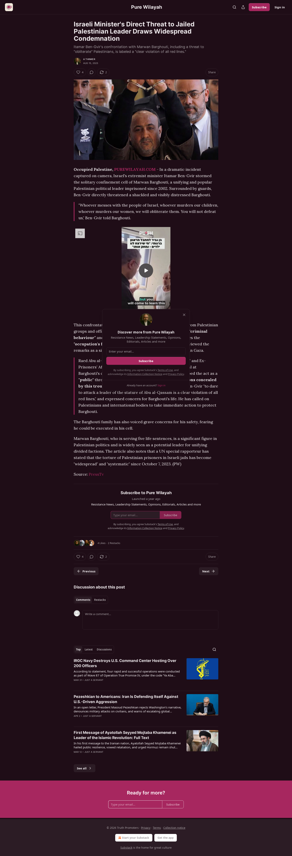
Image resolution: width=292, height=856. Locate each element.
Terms (157, 828)
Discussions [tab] (104, 649)
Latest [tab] (89, 649)
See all (82, 768)
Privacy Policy (176, 374)
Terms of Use (165, 370)
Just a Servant (93, 680)
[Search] (234, 7)
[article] (146, 673)
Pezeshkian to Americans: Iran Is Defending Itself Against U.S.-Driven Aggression (126, 699)
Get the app (166, 838)
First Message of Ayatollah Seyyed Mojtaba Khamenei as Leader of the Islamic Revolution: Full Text (125, 735)
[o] (146, 270)
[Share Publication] (243, 7)
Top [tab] (78, 649)
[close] (184, 315)
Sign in (280, 7)
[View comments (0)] (92, 72)
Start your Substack (135, 838)
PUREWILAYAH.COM (135, 169)
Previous (88, 571)
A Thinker (89, 59)
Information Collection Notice (144, 374)
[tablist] (91, 600)
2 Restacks (114, 543)
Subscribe (259, 7)
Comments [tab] (83, 600)
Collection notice (174, 828)
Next (206, 571)
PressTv (96, 474)
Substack (126, 847)
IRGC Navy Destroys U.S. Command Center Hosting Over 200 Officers (125, 663)
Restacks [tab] (100, 600)
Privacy (145, 828)
